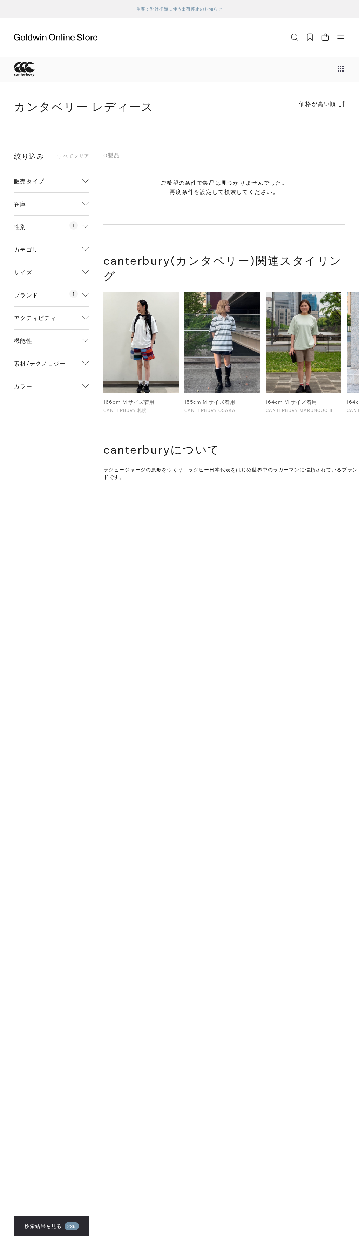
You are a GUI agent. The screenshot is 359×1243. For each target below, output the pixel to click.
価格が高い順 (317, 103)
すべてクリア (73, 156)
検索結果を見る (50, 1226)
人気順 (292, 131)
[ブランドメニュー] (341, 69)
